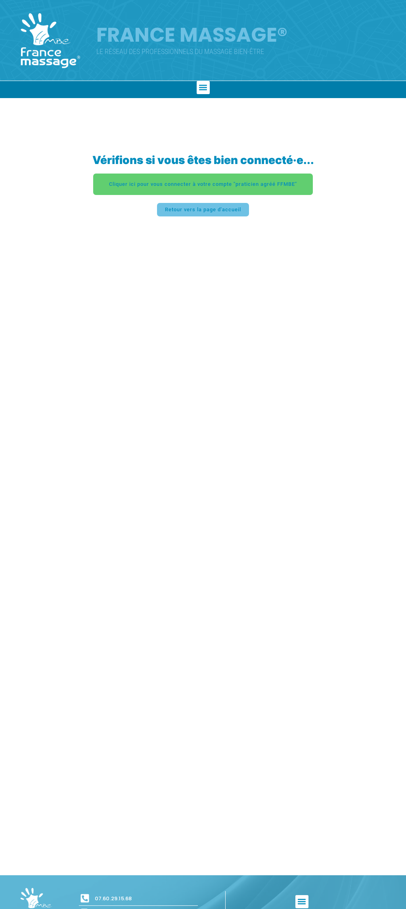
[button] (203, 87)
